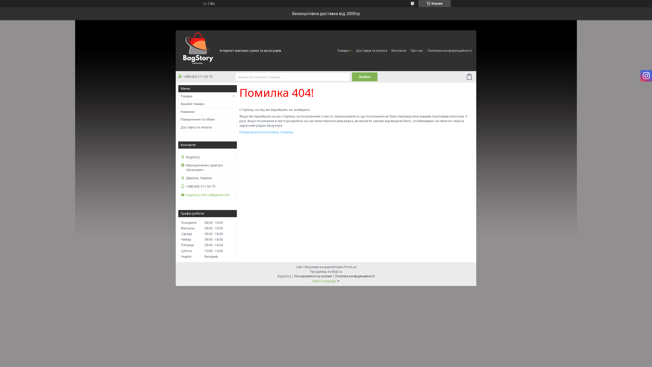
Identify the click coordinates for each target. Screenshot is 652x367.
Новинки (188, 111)
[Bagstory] (197, 50)
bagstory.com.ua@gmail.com (208, 195)
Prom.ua (350, 267)
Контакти (398, 50)
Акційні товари (192, 103)
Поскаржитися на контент (313, 276)
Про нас (417, 50)
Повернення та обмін (198, 119)
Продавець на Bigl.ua (326, 271)
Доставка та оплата (371, 50)
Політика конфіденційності (450, 50)
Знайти (364, 77)
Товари (343, 50)
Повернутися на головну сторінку (266, 132)
